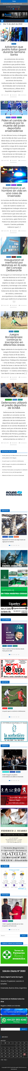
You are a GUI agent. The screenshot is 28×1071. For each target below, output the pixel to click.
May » (5, 1060)
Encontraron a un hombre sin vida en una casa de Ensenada (14, 192)
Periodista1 (14, 95)
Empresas (5, 772)
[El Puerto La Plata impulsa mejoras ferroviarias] (14, 759)
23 (21, 1053)
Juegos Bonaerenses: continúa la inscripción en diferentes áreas (14, 340)
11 (1, 1051)
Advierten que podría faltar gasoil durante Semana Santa (14, 51)
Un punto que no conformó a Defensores (13, 4)
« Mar (2, 1060)
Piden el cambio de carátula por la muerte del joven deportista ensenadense (14, 126)
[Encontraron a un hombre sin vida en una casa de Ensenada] (14, 174)
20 (9, 1053)
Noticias (14, 43)
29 (17, 1056)
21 (13, 1053)
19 (5, 1053)
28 (13, 1056)
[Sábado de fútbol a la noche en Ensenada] (14, 693)
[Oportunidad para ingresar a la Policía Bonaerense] (14, 909)
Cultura (4, 646)
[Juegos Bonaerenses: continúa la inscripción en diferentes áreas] (14, 320)
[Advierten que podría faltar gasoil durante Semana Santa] (14, 34)
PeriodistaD (14, 305)
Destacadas (5, 921)
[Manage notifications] (24, 1054)
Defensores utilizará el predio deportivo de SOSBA (14, 405)
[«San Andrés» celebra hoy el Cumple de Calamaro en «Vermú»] (14, 633)
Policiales (14, 117)
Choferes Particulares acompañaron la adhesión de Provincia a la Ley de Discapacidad (14, 471)
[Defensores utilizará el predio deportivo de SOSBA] (14, 390)
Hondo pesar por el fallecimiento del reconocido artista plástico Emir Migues (14, 457)
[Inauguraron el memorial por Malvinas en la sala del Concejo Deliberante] (14, 246)
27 (9, 1056)
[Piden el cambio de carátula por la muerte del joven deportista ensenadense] (14, 108)
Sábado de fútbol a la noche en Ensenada (13, 475)
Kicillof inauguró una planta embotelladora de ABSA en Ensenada (14, 465)
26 (5, 1056)
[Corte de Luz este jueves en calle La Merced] (14, 524)
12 (5, 1051)
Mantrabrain (14, 1069)
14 (13, 1051)
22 (17, 1053)
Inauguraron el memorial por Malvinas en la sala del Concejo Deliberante (14, 265)
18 (1, 1053)
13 (9, 1051)
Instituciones (8, 399)
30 (21, 1056)
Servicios (10, 536)
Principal (19, 117)
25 (2, 1056)
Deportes (5, 703)
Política (13, 257)
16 (20, 1051)
